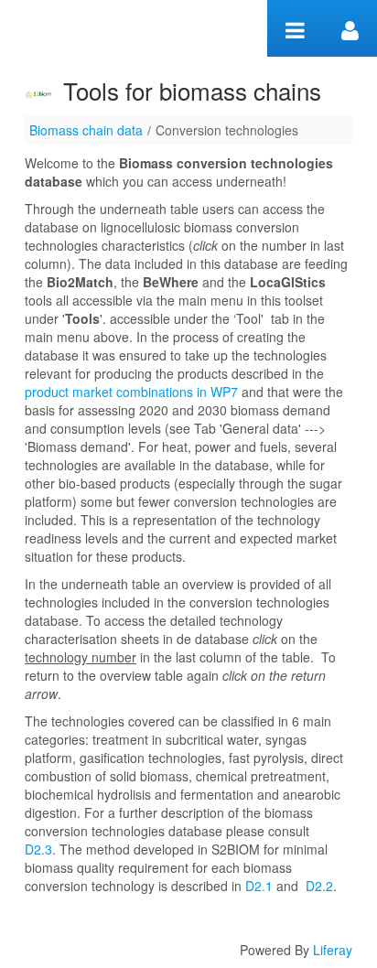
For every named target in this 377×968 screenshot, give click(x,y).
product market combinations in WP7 (131, 391)
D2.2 (319, 886)
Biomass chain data (86, 130)
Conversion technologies (227, 130)
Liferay (332, 950)
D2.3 (38, 849)
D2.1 (259, 886)
